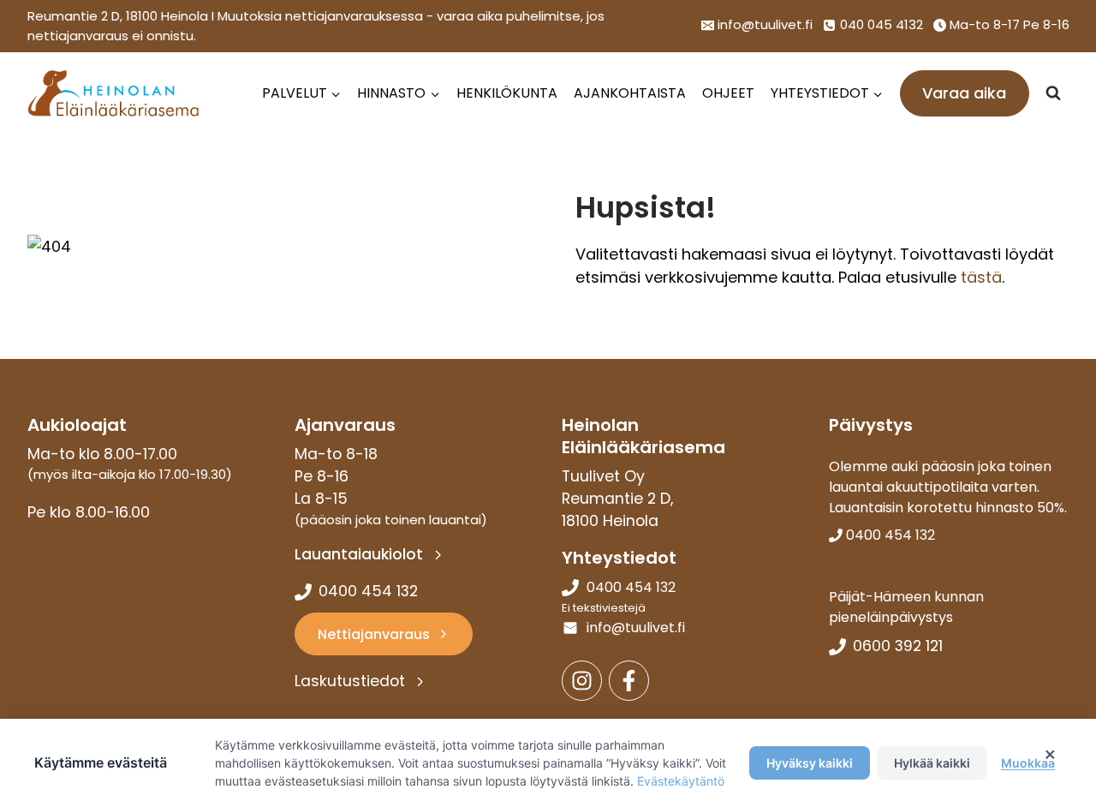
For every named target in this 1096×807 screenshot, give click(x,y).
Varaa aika (964, 93)
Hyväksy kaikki (809, 763)
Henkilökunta (506, 93)
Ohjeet (728, 93)
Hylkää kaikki (932, 763)
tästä (981, 277)
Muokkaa (1028, 763)
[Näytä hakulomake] (1053, 93)
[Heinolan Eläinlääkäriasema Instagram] (582, 681)
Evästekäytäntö (680, 781)
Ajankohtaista (630, 93)
